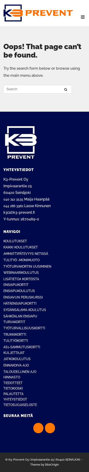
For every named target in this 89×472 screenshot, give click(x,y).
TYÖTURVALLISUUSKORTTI (24, 328)
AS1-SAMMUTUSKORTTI (21, 347)
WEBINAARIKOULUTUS (21, 272)
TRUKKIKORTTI (14, 334)
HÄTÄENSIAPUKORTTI (20, 303)
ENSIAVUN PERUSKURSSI (23, 297)
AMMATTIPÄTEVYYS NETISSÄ (25, 254)
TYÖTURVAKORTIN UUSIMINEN (27, 266)
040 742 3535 (13, 199)
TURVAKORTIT (14, 322)
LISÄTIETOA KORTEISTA (21, 279)
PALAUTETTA (13, 394)
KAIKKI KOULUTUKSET (20, 247)
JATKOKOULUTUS (17, 359)
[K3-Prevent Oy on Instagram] (50, 428)
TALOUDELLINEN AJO (19, 372)
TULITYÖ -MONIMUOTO (21, 260)
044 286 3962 (13, 206)
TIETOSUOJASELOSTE (20, 405)
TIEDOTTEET (13, 383)
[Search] (66, 89)
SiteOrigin (52, 464)
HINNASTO (11, 377)
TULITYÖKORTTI (15, 341)
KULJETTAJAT (14, 353)
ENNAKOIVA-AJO (16, 365)
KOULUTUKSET (15, 241)
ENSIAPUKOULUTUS (19, 291)
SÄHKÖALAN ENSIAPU (20, 316)
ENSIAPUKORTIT (16, 285)
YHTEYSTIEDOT (15, 399)
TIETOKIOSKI (13, 388)
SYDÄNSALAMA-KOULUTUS (24, 310)
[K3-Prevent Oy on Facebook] (38, 428)
